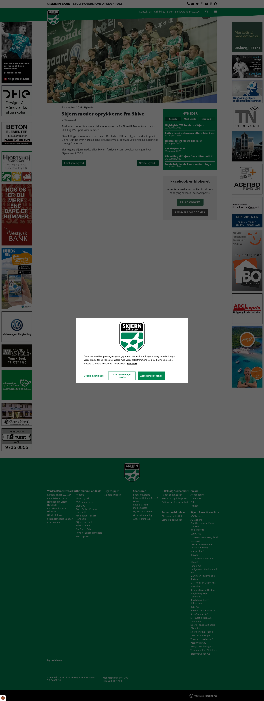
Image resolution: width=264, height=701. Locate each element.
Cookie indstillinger (94, 375)
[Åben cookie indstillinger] (3, 698)
